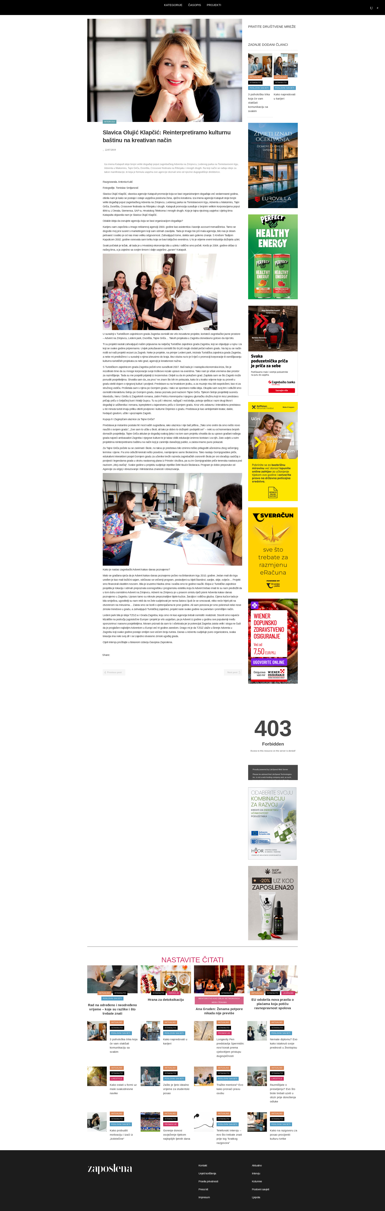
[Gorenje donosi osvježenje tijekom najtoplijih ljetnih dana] (150, 1121)
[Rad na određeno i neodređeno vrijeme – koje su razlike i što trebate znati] (112, 979)
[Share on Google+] (120, 655)
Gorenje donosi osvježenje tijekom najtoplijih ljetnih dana (176, 1134)
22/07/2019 (110, 150)
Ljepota (256, 1197)
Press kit (203, 1189)
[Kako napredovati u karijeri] (286, 65)
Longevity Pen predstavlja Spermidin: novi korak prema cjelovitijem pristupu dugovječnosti (230, 1048)
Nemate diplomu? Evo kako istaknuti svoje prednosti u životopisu (283, 1043)
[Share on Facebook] (113, 655)
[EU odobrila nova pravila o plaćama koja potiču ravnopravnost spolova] (272, 979)
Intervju (256, 1173)
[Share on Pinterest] (132, 655)
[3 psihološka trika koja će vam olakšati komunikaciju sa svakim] (260, 65)
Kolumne (257, 1181)
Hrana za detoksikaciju (166, 1000)
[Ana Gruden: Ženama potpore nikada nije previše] (219, 979)
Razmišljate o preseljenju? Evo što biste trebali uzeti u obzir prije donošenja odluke (283, 1093)
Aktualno (257, 1165)
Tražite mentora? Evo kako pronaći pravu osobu (230, 1089)
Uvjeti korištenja (207, 1173)
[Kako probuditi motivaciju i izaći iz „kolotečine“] (97, 1121)
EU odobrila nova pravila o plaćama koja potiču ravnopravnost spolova (272, 1004)
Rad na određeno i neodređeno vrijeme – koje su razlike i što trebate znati (112, 1009)
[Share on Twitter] (117, 655)
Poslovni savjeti (260, 1189)
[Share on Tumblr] (128, 655)
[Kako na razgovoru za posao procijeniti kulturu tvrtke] (257, 1121)
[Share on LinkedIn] (124, 655)
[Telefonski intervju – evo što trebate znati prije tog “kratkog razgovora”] (204, 1121)
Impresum (204, 1197)
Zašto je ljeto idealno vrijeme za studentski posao (176, 1089)
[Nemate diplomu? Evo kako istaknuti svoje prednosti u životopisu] (257, 1030)
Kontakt (203, 1165)
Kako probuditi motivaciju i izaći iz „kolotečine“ (121, 1134)
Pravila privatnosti (208, 1181)
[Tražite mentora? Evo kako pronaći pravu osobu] (204, 1076)
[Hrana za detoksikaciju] (166, 979)
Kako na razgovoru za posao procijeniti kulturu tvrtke (283, 1134)
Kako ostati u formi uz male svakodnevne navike (123, 1089)
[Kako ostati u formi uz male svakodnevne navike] (97, 1076)
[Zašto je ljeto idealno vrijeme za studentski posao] (150, 1076)
